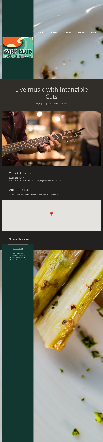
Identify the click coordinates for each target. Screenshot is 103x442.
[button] (53, 33)
